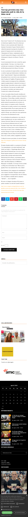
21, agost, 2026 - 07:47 (17, 436)
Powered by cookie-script (6, 515)
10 (2, 397)
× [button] (26, 495)
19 (10, 400)
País (2, 7)
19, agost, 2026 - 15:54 (17, 443)
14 (17, 397)
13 (13, 397)
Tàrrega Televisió (7, 17)
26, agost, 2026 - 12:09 (17, 427)
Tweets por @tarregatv (7, 362)
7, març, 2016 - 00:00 (17, 17)
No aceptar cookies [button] (20, 512)
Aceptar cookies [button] (7, 512)
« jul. (2, 408)
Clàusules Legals (5, 462)
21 (17, 400)
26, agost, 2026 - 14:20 (17, 420)
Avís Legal (3, 460)
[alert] (14, 505)
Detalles (12, 501)
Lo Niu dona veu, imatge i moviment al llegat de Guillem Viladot (19, 416)
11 (6, 397)
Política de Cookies (6, 464)
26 (10, 403)
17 (2, 400)
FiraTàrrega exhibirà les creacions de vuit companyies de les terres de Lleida (19, 432)
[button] (14, 509)
